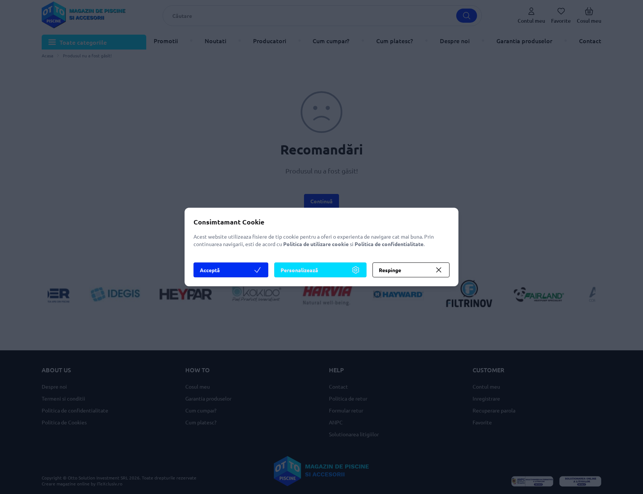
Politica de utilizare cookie (316, 243)
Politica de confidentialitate (389, 243)
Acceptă (210, 270)
